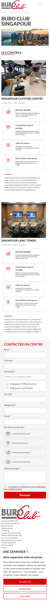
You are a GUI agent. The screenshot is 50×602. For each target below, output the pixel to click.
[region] (25, 577)
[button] (4, 78)
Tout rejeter (25, 596)
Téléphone (10, 405)
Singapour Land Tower (21, 387)
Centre (10, 12)
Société (8, 394)
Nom (7, 349)
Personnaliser (25, 589)
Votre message (12, 468)
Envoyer (25, 495)
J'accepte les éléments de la (25, 488)
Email (7, 416)
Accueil (4, 12)
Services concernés (14, 427)
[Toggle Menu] (40, 4)
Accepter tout (25, 582)
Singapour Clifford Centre (23, 383)
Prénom (9, 360)
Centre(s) (9, 371)
